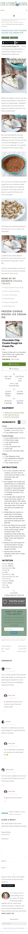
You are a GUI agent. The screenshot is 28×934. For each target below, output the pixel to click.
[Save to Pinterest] (14, 38)
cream (13, 640)
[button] (3, 359)
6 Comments (19, 34)
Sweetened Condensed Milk (14, 413)
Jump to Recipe (9, 43)
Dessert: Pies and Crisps (16, 639)
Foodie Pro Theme (24, 931)
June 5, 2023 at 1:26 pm (12, 746)
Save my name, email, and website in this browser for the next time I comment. (12, 879)
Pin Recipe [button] (15, 369)
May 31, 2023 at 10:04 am (11, 772)
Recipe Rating (6, 832)
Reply (2, 688)
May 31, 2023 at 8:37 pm (10, 671)
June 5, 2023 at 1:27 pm (12, 794)
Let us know (12, 603)
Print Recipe (21, 43)
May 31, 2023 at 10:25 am (11, 724)
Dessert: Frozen (9, 639)
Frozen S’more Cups (10, 295)
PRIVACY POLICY (7, 928)
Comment (5, 839)
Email (3, 868)
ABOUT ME (14, 928)
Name (3, 861)
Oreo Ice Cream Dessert (12, 291)
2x (21, 422)
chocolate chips (9, 640)
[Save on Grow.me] (20, 38)
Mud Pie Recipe (9, 299)
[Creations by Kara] (14, 5)
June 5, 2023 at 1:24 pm (12, 698)
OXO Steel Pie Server (11, 415)
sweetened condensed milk (20, 640)
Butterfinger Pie (9, 306)
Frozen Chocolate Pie (11, 302)
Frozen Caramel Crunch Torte (13, 287)
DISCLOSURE (21, 928)
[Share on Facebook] (5, 38)
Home (3, 22)
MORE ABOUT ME (7, 913)
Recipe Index (9, 22)
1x (19, 422)
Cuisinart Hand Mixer (11, 417)
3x (24, 422)
